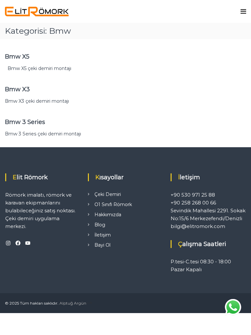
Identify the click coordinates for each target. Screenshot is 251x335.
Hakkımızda (107, 215)
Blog (99, 225)
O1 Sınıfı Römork (113, 204)
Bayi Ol (102, 245)
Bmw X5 (17, 56)
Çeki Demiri (107, 194)
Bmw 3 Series (25, 122)
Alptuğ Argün (72, 303)
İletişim (102, 235)
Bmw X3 (17, 89)
